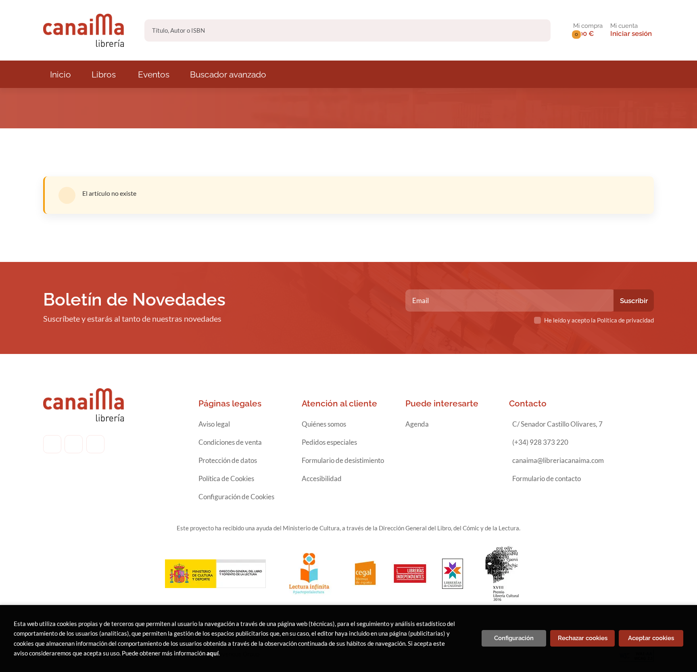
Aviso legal (214, 424)
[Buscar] (537, 30)
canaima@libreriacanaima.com (558, 460)
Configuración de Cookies (236, 496)
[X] (95, 444)
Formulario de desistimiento (343, 460)
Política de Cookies (226, 478)
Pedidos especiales (329, 442)
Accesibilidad (322, 478)
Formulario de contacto (546, 478)
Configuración (514, 638)
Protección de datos (227, 460)
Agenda (417, 424)
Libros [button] (104, 74)
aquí (213, 653)
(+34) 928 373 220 (540, 442)
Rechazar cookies (582, 638)
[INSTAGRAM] (74, 444)
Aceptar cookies (651, 638)
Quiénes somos (324, 424)
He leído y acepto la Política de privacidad (599, 320)
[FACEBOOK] (52, 444)
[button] (588, 30)
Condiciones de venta (230, 442)
